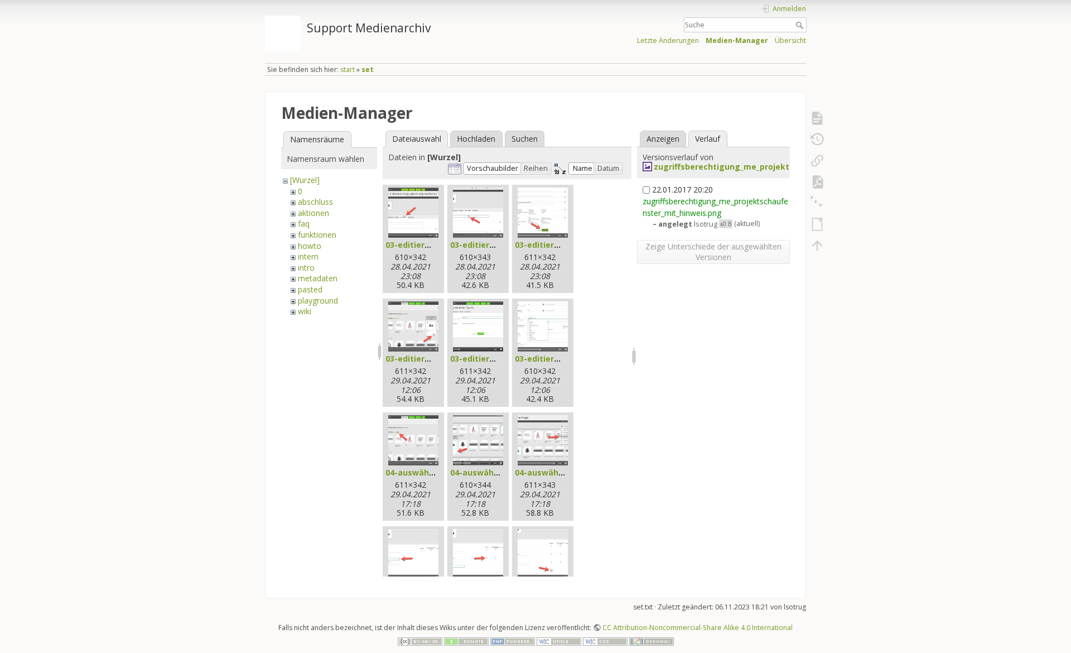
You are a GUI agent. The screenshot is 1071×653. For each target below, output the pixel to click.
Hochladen (476, 138)
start (347, 69)
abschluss (315, 201)
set (367, 69)
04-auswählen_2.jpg (489, 472)
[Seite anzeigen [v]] (817, 118)
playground (318, 300)
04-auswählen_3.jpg (554, 472)
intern (308, 256)
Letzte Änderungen (668, 40)
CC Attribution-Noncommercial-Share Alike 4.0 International (697, 627)
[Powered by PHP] (512, 640)
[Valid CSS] (605, 640)
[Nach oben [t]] (817, 245)
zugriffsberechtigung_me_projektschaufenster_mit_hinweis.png (783, 166)
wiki (304, 311)
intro (306, 267)
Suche (800, 25)
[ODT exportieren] (817, 224)
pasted (310, 289)
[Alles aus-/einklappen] (817, 203)
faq (304, 223)
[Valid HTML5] (559, 640)
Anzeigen (663, 138)
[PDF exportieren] (817, 182)
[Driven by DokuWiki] (651, 640)
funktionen (317, 234)
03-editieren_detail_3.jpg (564, 358)
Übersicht (790, 40)
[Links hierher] (817, 160)
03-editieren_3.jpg (551, 244)
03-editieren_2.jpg (486, 244)
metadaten (317, 278)
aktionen (313, 213)
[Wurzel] (305, 180)
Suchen (525, 138)
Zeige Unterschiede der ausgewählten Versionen (713, 251)
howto (309, 246)
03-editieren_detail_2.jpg (499, 358)
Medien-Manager (737, 40)
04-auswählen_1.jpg (424, 472)
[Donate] (466, 640)
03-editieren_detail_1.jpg (434, 358)
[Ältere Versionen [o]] (817, 139)
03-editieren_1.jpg (421, 244)
